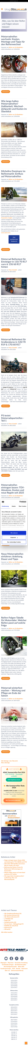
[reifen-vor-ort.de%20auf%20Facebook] (11, 959)
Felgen (7, 920)
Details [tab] (14, 506)
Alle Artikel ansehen (6, 932)
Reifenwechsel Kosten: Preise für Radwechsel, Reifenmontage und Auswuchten (13, 869)
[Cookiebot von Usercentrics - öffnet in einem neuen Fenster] (19, 502)
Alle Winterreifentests (11, 917)
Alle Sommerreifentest (11, 915)
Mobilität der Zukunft (11, 925)
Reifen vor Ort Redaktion (16, 47)
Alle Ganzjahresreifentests (12, 913)
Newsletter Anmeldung (21, 962)
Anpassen (13, 537)
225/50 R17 (14, 1000)
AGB (13, 968)
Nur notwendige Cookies (14, 542)
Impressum (24, 968)
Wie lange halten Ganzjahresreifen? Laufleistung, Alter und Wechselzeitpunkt (14, 877)
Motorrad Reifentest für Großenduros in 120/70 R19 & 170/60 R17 (13, 342)
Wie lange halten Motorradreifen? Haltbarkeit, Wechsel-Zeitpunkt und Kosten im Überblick (14, 106)
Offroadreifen (14, 1017)
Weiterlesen (5, 91)
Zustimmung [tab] (5, 506)
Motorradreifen (14, 1030)
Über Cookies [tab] (22, 506)
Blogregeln (4, 962)
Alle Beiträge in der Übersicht (9, 761)
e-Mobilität (8, 918)
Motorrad (8, 927)
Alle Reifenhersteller (20, 964)
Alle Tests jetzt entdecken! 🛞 (14, 800)
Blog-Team (11, 962)
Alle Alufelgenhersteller (10, 966)
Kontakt (18, 968)
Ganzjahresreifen (10, 922)
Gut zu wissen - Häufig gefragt (13, 924)
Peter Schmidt (13, 270)
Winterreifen (14, 990)
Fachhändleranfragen (8, 964)
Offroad (7, 929)
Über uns (7, 970)
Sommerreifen (14, 978)
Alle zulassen (14, 533)
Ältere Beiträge (5, 762)
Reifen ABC (21, 966)
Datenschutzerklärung (17, 970)
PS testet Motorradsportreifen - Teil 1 (12, 418)
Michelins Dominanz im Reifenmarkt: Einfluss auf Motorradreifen (13, 174)
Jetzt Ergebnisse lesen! (14, 779)
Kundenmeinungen (6, 968)
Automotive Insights (6, 218)
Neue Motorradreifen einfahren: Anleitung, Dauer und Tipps (12, 556)
